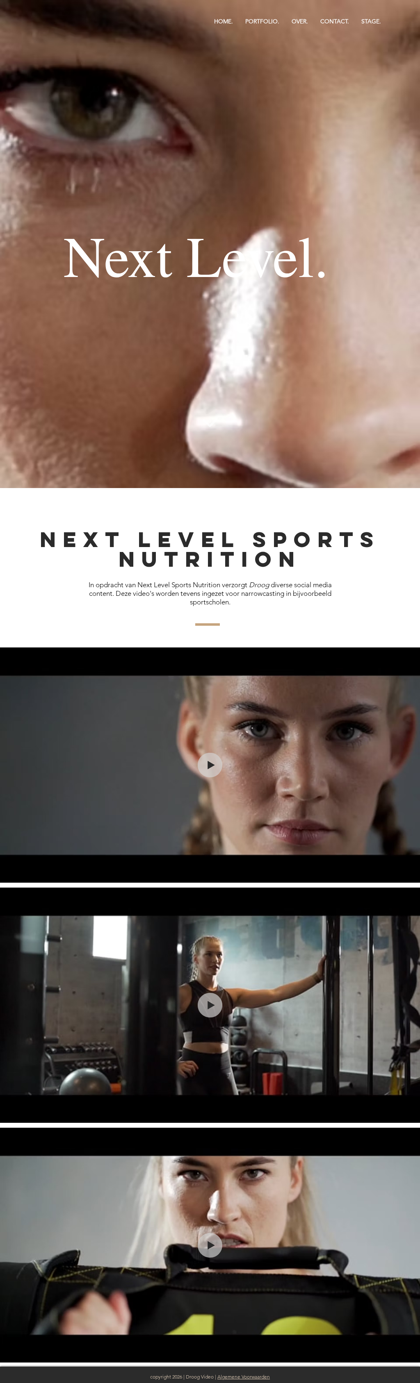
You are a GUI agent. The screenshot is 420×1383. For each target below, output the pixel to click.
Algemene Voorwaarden (243, 1377)
